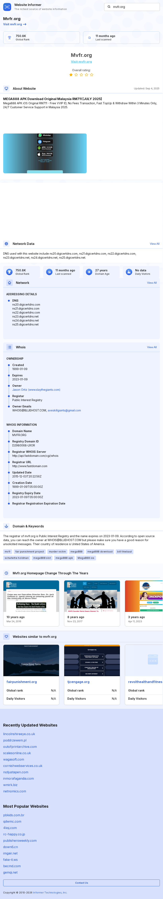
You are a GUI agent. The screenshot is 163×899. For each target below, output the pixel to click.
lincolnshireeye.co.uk (19, 734)
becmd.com (12, 866)
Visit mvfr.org (12, 24)
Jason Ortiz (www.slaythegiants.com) (36, 389)
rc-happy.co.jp (14, 834)
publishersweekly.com (20, 841)
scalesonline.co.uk (17, 753)
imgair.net (10, 853)
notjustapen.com (15, 772)
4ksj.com (10, 828)
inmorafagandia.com (18, 778)
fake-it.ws (10, 860)
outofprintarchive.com (20, 747)
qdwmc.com (12, 821)
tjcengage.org (78, 682)
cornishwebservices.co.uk (22, 766)
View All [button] (154, 243)
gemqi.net (10, 872)
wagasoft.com (13, 759)
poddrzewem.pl (14, 740)
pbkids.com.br (13, 815)
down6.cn (10, 847)
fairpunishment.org (22, 682)
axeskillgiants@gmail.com (64, 410)
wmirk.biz (10, 785)
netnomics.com (14, 791)
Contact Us (81, 882)
